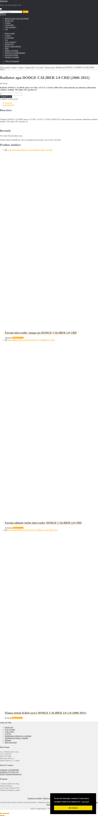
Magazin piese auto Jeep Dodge (17, 19)
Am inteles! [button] (73, 808)
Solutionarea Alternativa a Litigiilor (18, 736)
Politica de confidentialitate (15, 53)
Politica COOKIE (11, 51)
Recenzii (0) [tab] (9, 105)
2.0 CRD (39, 67)
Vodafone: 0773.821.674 (9, 772)
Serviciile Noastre (11, 55)
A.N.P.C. (8, 734)
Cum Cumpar (10, 729)
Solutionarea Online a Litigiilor (16, 738)
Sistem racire (49, 67)
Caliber (20, 67)
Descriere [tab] (8, 103)
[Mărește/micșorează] (1, 813)
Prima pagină (10, 33)
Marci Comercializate (13, 46)
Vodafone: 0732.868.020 (9, 770)
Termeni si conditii (12, 57)
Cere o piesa (9, 732)
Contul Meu (9, 25)
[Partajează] (6, 813)
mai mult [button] (85, 802)
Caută (26, 12)
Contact (8, 23)
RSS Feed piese (11, 742)
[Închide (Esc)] (8, 813)
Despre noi (9, 727)
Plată (6, 48)
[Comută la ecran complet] (3, 813)
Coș (6, 29)
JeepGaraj (4, 1)
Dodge (13, 67)
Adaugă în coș (6, 96)
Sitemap (8, 740)
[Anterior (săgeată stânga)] (1, 815)
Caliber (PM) (30, 67)
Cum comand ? (10, 27)
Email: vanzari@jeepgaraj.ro (11, 774)
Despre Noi (9, 21)
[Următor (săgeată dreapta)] (3, 815)
